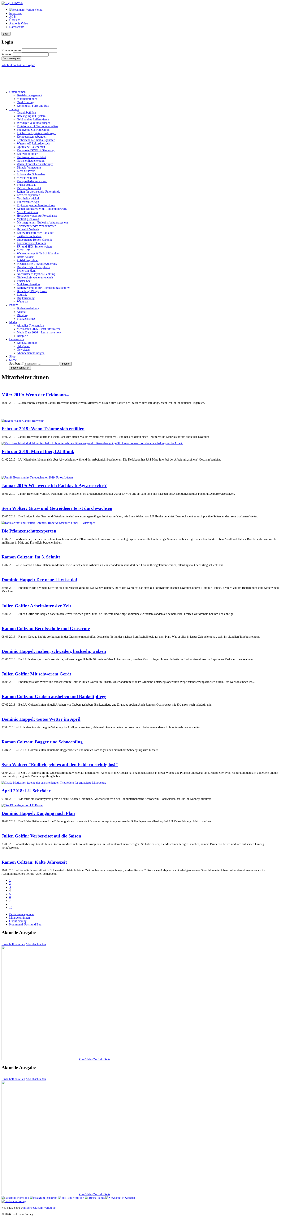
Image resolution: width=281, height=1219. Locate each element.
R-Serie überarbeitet (29, 188)
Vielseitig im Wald (28, 219)
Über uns (14, 20)
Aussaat (21, 311)
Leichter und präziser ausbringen (36, 133)
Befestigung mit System (31, 116)
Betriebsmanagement (29, 95)
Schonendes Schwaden (31, 174)
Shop (12, 356)
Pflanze (13, 305)
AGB (12, 16)
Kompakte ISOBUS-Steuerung (35, 150)
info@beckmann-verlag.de (39, 1207)
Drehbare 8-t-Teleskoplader (33, 267)
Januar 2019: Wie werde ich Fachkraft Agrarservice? (54, 485)
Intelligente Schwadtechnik (33, 129)
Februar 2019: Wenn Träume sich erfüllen (43, 428)
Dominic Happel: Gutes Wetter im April (41, 719)
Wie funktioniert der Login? (18, 65)
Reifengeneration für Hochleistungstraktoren (43, 287)
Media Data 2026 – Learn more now (39, 332)
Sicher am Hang (26, 270)
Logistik (22, 294)
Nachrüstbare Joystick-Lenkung (36, 274)
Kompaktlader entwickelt (32, 181)
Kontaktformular (27, 342)
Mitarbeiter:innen (27, 98)
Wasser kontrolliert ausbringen (35, 164)
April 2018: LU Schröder (26, 790)
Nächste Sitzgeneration (31, 160)
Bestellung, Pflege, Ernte (32, 291)
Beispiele (22, 335)
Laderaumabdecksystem (31, 243)
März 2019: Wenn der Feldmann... (35, 394)
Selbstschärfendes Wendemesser (36, 226)
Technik (14, 109)
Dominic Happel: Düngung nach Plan (38, 813)
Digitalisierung (26, 298)
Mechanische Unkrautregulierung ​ (37, 263)
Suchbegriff (16, 363)
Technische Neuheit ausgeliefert (36, 140)
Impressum (15, 13)
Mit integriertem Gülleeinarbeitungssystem (42, 222)
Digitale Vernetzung (29, 167)
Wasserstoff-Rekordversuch (33, 143)
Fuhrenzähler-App (28, 201)
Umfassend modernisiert (31, 157)
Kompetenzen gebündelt (31, 136)
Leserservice (16, 339)
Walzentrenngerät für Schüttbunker (38, 253)
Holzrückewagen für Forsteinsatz (37, 215)
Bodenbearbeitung (28, 308)
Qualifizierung (25, 102)
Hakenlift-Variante (28, 229)
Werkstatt (22, 301)
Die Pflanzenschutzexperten (29, 530)
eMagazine (23, 346)
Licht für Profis (26, 171)
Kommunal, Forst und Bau (33, 105)
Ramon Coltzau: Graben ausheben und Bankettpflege (54, 696)
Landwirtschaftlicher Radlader (35, 232)
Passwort (7, 54)
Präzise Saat (24, 280)
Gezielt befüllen (26, 112)
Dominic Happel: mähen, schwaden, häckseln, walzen (54, 651)
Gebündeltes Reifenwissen (33, 119)
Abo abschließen (36, 944)
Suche (13, 359)
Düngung (22, 315)
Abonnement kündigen (31, 353)
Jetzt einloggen (11, 58)
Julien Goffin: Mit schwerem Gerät (36, 673)
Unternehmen (17, 92)
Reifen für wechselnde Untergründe (38, 191)
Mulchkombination (28, 284)
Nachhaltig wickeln (28, 198)
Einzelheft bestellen (13, 944)
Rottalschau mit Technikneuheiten (37, 126)
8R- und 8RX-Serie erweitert (34, 246)
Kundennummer (11, 50)
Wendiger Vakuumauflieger (33, 122)
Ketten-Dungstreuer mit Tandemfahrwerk (42, 208)
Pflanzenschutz (26, 318)
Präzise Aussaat (26, 184)
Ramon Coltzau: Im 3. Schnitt (31, 556)
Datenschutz (16, 26)
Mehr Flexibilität (27, 177)
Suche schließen (20, 367)
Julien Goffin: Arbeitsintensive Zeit (36, 605)
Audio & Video (18, 23)
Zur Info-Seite (101, 1059)
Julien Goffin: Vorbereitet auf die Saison (41, 835)
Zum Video (86, 1059)
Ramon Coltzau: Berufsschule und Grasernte (46, 628)
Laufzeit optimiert (27, 153)
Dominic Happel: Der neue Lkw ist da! (39, 579)
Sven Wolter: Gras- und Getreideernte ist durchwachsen (57, 508)
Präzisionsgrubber (27, 260)
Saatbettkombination (29, 236)
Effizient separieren (28, 195)
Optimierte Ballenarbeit (31, 146)
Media (13, 322)
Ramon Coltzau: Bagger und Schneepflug (42, 741)
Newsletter (23, 349)
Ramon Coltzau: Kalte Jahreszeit (34, 862)
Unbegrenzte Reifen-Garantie (34, 239)
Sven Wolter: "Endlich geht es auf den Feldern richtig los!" (60, 764)
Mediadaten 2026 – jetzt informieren (39, 329)
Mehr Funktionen (27, 212)
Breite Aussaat (25, 256)
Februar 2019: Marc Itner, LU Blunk (38, 451)
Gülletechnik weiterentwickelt (35, 277)
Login (6, 33)
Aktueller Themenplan (30, 325)
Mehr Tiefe (23, 250)
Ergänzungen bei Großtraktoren (36, 205)
